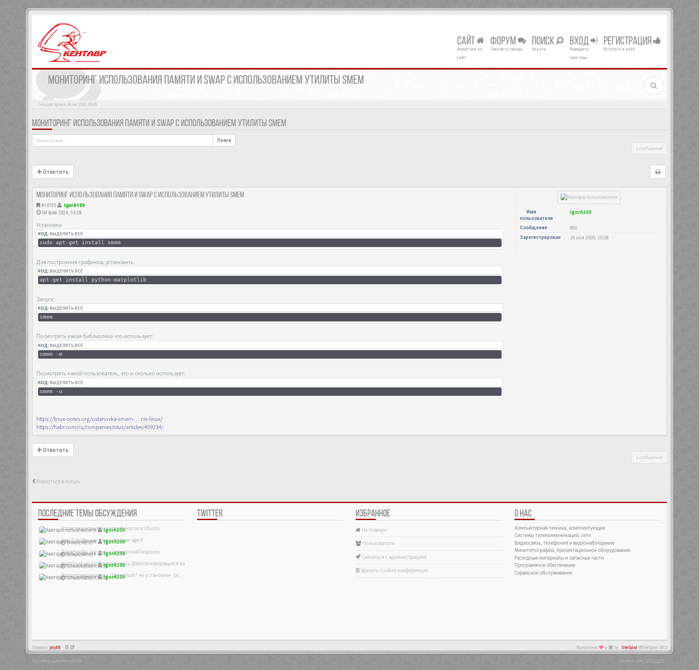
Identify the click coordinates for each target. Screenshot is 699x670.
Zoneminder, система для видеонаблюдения (110, 551)
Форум (504, 41)
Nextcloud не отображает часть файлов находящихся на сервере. (133, 563)
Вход (580, 41)
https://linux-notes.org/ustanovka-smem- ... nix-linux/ (99, 419)
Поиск (544, 41)
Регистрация (628, 41)
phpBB (55, 647)
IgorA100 (74, 205)
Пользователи (377, 543)
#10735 (48, 205)
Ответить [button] (55, 172)
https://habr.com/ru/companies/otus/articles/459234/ (99, 427)
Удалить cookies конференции (394, 570)
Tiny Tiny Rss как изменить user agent (102, 540)
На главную (373, 529)
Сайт (467, 41)
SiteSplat (629, 647)
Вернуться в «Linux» (58, 481)
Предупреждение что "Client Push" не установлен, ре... (121, 575)
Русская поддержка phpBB (56, 661)
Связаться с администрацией (393, 557)
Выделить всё (66, 234)
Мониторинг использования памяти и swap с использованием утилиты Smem (159, 124)
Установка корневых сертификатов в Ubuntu (110, 528)
